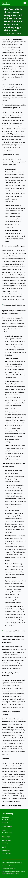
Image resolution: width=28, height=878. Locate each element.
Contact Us (5, 822)
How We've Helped (7, 833)
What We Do (5, 817)
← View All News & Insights (12, 33)
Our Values (5, 843)
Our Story (4, 830)
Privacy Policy (6, 850)
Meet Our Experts (7, 820)
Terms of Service (6, 853)
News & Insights (6, 840)
